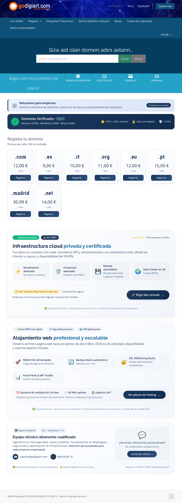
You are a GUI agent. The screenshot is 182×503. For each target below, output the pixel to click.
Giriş (130, 6)
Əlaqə (118, 21)
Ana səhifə (16, 21)
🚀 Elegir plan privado (148, 295)
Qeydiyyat (143, 6)
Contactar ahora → (142, 454)
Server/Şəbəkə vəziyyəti (94, 21)
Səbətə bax (165, 6)
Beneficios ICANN (49, 123)
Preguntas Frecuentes (59, 21)
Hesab (165, 34)
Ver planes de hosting (144, 395)
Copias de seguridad (139, 21)
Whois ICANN (67, 123)
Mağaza (33, 21)
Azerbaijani (115, 6)
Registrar (20, 177)
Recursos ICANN (30, 123)
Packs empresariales (22, 28)
